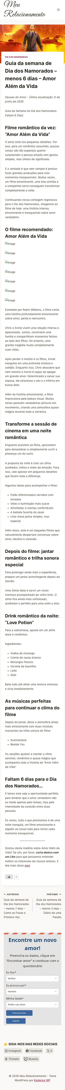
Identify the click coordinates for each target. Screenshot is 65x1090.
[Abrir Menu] (58, 9)
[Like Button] (9, 876)
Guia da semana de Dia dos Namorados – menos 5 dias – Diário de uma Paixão (48, 906)
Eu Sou (11, 972)
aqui (27, 865)
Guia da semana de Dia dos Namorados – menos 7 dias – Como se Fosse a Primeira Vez (16, 906)
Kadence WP (42, 1080)
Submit (15, 1020)
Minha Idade (15, 998)
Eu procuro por (16, 985)
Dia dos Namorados (16, 57)
